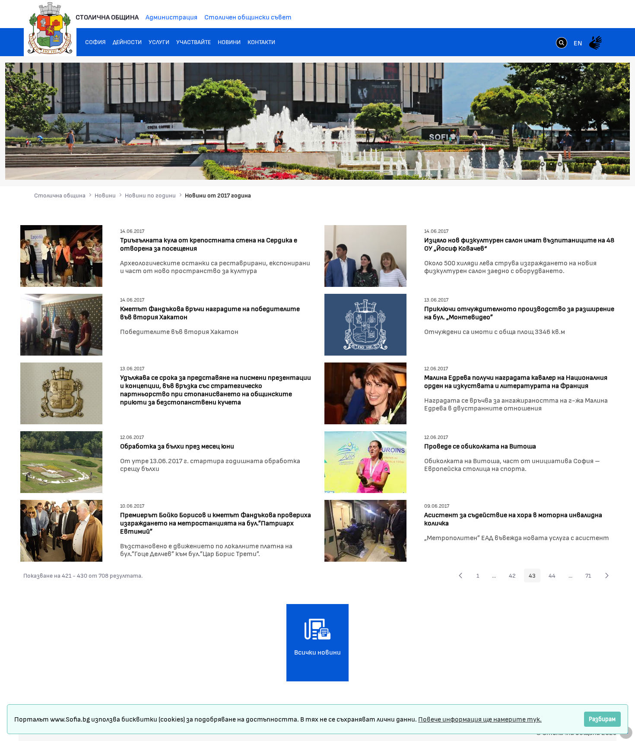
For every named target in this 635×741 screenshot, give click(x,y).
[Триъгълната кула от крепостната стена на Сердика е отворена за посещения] (61, 255)
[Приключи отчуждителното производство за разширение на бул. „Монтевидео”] (365, 323)
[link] (561, 43)
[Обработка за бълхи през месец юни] (61, 461)
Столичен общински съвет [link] (248, 17)
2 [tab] (551, 164)
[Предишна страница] (460, 575)
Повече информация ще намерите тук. (480, 719)
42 (515, 577)
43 (534, 577)
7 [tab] (594, 164)
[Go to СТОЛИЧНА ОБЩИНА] (50, 28)
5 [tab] (577, 164)
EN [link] (578, 42)
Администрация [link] (171, 17)
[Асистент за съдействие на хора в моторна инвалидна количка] (365, 529)
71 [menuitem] (590, 577)
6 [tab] (586, 164)
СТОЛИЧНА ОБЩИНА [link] (107, 17)
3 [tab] (560, 164)
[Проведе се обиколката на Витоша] (365, 461)
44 (554, 577)
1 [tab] (542, 164)
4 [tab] (568, 164)
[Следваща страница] (607, 575)
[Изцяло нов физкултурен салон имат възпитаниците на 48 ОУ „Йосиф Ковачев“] (365, 255)
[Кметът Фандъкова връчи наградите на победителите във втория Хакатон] (61, 323)
